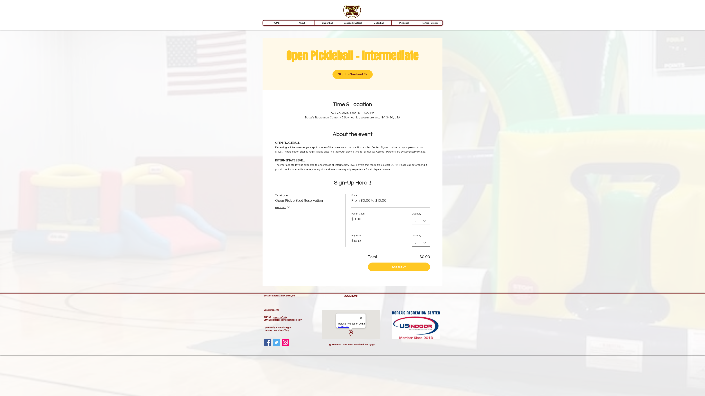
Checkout (399, 267)
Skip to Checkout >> (352, 74)
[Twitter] (276, 342)
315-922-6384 (279, 317)
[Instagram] (285, 342)
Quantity (416, 213)
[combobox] (421, 221)
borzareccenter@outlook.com (286, 320)
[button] (301, 23)
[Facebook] (267, 342)
